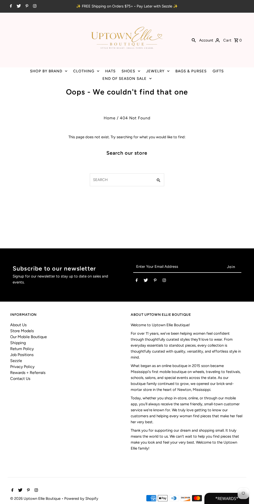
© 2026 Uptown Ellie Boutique (36, 498)
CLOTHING (83, 71)
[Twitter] (18, 6)
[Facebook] (10, 6)
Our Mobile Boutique (28, 336)
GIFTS (218, 71)
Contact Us (20, 378)
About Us (18, 324)
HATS (110, 71)
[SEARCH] (193, 40)
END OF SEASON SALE (124, 78)
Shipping (18, 342)
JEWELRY (155, 71)
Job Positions (21, 354)
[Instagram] (34, 6)
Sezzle (16, 360)
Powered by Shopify (81, 498)
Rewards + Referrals (27, 372)
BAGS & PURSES (191, 71)
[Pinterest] (26, 6)
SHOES (128, 71)
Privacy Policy (22, 366)
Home (110, 118)
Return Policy (22, 348)
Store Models (22, 330)
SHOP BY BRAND (46, 71)
